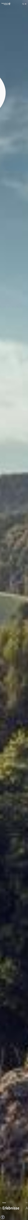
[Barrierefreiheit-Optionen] (3, 1217)
